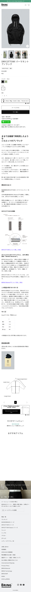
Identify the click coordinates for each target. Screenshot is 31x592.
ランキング (4, 519)
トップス (4, 533)
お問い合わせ (5, 546)
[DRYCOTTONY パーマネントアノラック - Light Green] (4, 473)
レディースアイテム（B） (8, 541)
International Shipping (8, 563)
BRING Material (6, 568)
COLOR (5, 78)
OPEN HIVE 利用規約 (7, 552)
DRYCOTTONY (5, 68)
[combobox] (15, 402)
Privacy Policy (5, 565)
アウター (4, 535)
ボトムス (4, 538)
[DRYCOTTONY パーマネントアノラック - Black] (2, 473)
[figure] (4, 402)
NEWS (3, 576)
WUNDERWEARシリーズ (8, 522)
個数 (3, 92)
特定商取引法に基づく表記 (8, 555)
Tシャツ (4, 530)
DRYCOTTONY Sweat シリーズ (10, 527)
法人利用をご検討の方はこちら (10, 560)
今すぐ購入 (15, 112)
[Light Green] (6, 81)
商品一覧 (4, 517)
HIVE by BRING (6, 579)
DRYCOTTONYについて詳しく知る (11, 250)
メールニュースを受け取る (10, 501)
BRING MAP (5, 573)
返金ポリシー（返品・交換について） (11, 557)
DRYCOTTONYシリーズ (8, 525)
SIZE (3, 85)
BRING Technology (7, 571)
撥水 (11, 68)
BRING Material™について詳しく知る (12, 282)
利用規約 (4, 549)
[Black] (3, 81)
